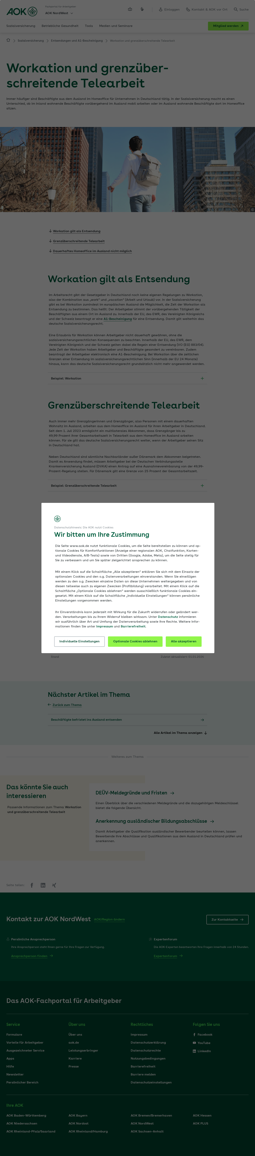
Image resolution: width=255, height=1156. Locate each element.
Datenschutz (168, 617)
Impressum (104, 626)
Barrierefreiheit (133, 626)
